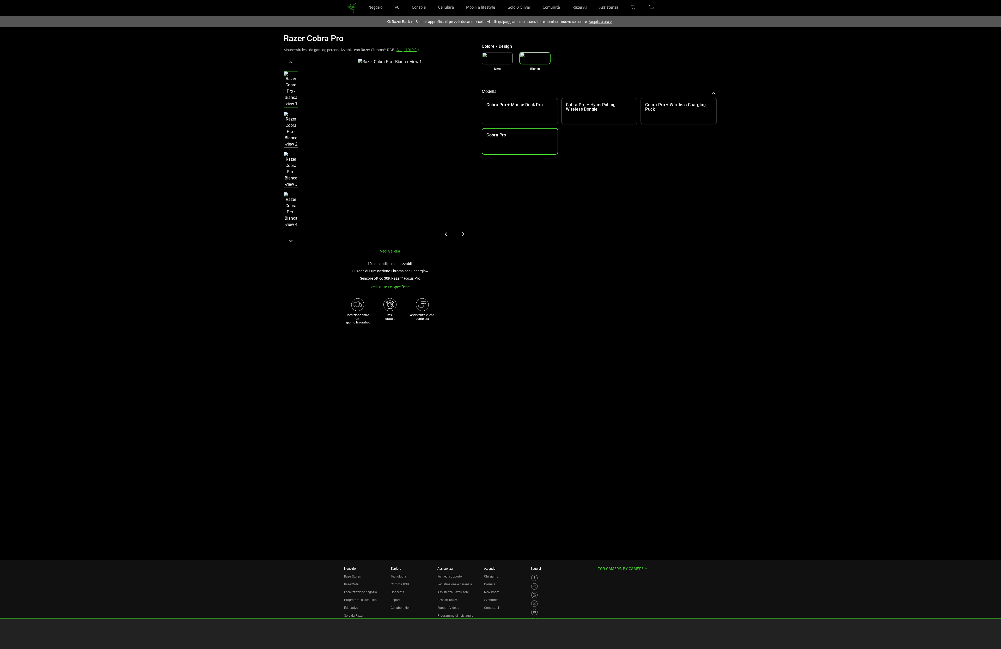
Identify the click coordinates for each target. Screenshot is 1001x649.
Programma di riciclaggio (455, 615)
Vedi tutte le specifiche (390, 287)
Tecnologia (398, 576)
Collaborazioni (401, 608)
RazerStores (352, 576)
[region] (378, 151)
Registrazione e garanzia (454, 584)
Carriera (489, 584)
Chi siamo (491, 576)
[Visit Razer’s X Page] (534, 603)
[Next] (291, 240)
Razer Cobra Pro (314, 38)
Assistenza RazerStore (453, 592)
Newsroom (491, 592)
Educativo (351, 608)
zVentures (491, 600)
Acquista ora (600, 22)
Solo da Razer (353, 615)
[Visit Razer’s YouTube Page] (534, 612)
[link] (351, 7)
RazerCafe (351, 584)
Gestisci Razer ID (449, 600)
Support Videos (448, 608)
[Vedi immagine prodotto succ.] (463, 234)
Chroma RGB (400, 584)
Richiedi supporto (449, 576)
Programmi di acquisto (360, 600)
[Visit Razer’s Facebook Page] (534, 577)
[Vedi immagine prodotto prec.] (446, 234)
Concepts (397, 592)
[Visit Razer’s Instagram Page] (534, 586)
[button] (291, 89)
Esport (395, 600)
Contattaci (491, 608)
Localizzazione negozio (360, 592)
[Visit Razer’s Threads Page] (534, 595)
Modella (489, 91)
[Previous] (291, 62)
